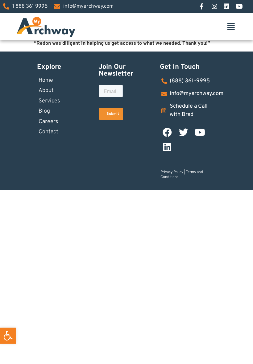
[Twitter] (183, 132)
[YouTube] (241, 6)
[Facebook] (205, 6)
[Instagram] (217, 6)
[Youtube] (200, 132)
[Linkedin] (167, 147)
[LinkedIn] (229, 6)
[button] (8, 336)
